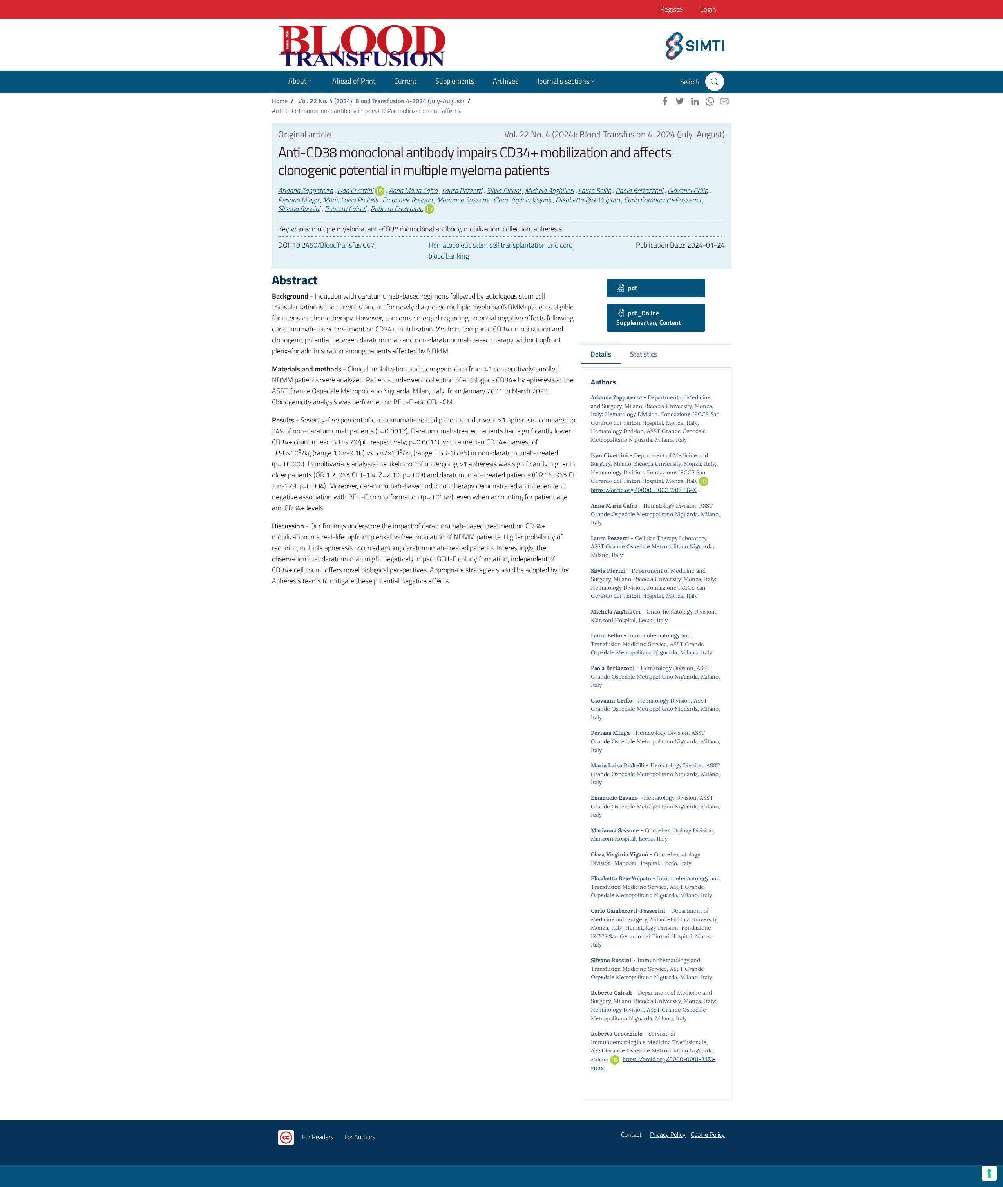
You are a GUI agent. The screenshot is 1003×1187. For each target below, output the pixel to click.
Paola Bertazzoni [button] (639, 190)
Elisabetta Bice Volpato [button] (588, 200)
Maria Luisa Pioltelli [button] (350, 200)
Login (708, 9)
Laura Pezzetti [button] (462, 190)
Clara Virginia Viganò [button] (522, 200)
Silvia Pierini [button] (504, 190)
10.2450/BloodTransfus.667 (333, 245)
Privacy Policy (668, 1134)
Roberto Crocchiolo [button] (397, 208)
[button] (714, 81)
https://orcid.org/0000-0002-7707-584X (644, 489)
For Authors (359, 1136)
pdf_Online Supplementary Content (648, 317)
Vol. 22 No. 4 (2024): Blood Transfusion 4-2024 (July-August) (381, 101)
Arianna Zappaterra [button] (305, 190)
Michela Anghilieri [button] (549, 190)
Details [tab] (600, 354)
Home (280, 101)
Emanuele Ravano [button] (407, 200)
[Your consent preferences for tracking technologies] (989, 1173)
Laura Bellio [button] (594, 190)
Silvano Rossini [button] (299, 208)
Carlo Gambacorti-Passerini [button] (662, 200)
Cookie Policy (708, 1134)
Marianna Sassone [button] (463, 200)
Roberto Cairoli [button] (345, 208)
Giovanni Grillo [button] (688, 190)
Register (672, 9)
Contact (631, 1134)
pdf (631, 288)
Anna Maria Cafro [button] (413, 190)
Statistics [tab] (643, 354)
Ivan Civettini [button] (355, 190)
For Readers (317, 1136)
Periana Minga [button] (298, 200)
